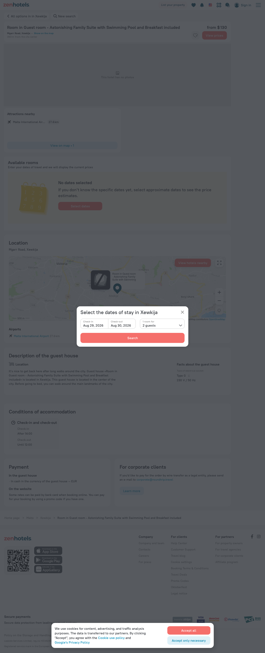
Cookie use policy (111, 638)
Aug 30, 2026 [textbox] (121, 325)
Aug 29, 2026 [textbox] (93, 325)
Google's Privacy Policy (72, 642)
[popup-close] (182, 312)
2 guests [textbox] (149, 325)
